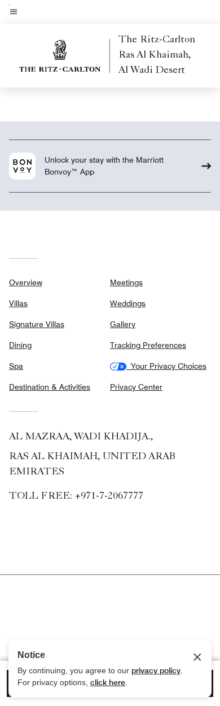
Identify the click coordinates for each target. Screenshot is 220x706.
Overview (25, 282)
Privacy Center (136, 386)
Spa (16, 366)
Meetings (126, 282)
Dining (20, 345)
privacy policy (156, 670)
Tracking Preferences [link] (148, 345)
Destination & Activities (49, 386)
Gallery (122, 324)
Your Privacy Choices (166, 366)
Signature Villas (36, 324)
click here (107, 682)
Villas (18, 303)
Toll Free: (76, 496)
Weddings (128, 303)
